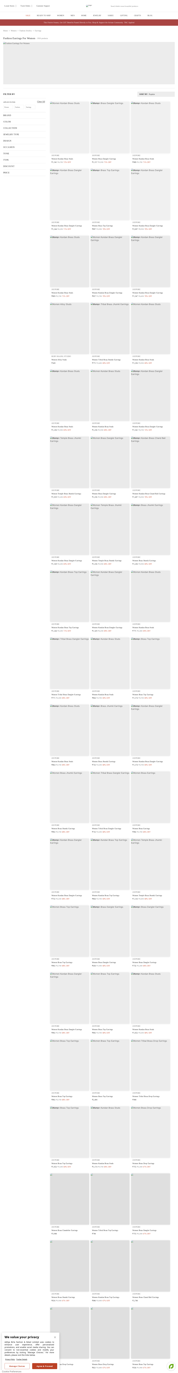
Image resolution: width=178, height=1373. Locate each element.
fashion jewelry (26, 31)
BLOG (150, 16)
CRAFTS (137, 16)
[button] (147, 6)
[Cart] (161, 6)
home (5, 31)
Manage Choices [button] (17, 1366)
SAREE (111, 16)
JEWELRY (97, 16)
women (14, 31)
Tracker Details (21, 1359)
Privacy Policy (10, 1359)
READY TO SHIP (44, 16)
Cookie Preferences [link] (11, 1371)
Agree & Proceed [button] (45, 1366)
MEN (73, 16)
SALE (28, 16)
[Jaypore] (89, 6)
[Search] (141, 6)
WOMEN (60, 16)
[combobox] (125, 6)
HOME (84, 16)
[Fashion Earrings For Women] (89, 63)
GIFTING (124, 16)
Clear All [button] (41, 101)
